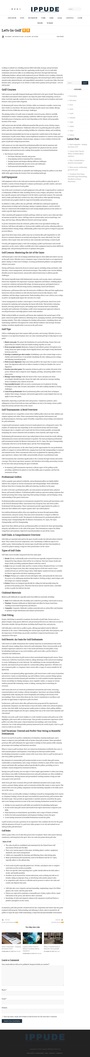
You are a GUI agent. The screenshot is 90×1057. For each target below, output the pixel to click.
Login (80, 18)
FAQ (46, 1053)
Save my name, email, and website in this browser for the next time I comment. (30, 1017)
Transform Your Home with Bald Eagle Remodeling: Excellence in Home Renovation (77, 177)
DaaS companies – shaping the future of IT (11, 948)
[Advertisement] (33, 53)
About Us (51, 1053)
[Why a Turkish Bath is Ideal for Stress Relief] (53, 938)
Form (43, 18)
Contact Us (59, 1053)
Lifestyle (70, 18)
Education (12, 18)
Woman (50, 23)
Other (71, 131)
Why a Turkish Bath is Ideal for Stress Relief (52, 948)
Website (4, 1008)
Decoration (32, 18)
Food (22, 18)
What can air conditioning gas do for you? (77, 168)
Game (51, 18)
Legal (60, 18)
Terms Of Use (30, 1053)
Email (4, 999)
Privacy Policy (39, 1053)
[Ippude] (45, 1033)
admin (9, 36)
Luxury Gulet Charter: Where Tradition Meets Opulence (31, 949)
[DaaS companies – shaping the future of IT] (11, 938)
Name (4, 990)
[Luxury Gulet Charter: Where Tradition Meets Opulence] (32, 938)
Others (35, 36)
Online (40, 23)
